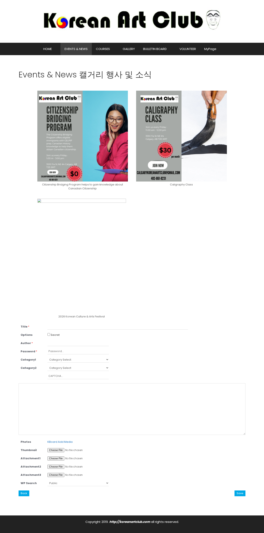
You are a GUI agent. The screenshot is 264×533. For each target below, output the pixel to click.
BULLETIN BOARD (155, 49)
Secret (55, 335)
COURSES (103, 49)
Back (24, 493)
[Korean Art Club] (132, 21)
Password (29, 351)
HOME (47, 49)
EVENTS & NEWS (76, 49)
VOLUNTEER (187, 49)
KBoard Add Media (60, 442)
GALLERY (129, 49)
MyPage (210, 49)
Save (240, 493)
